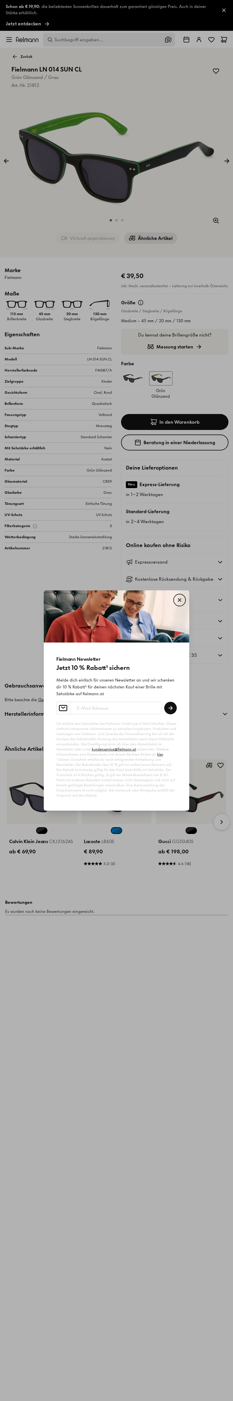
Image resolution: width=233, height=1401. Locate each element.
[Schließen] (179, 600)
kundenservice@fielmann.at (114, 749)
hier (160, 754)
